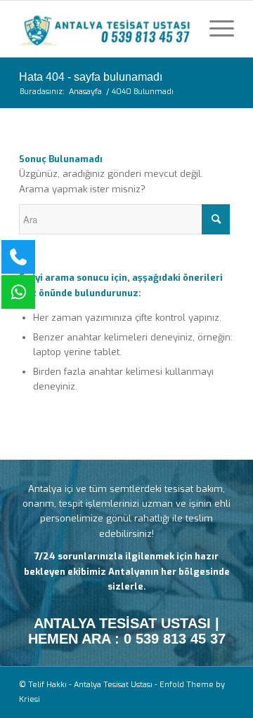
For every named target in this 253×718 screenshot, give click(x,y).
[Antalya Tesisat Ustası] (105, 29)
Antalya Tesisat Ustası (113, 684)
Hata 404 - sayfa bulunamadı (90, 77)
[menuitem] (214, 29)
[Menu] (214, 29)
